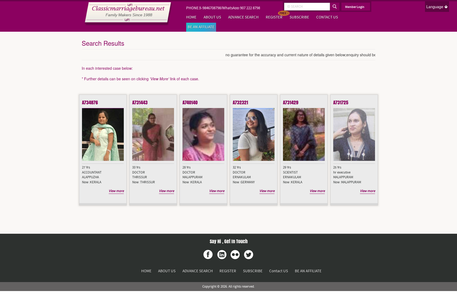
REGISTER (274, 17)
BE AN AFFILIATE (201, 27)
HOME (191, 17)
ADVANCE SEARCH (243, 17)
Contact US (278, 271)
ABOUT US (212, 17)
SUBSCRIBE (299, 17)
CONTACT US (327, 17)
